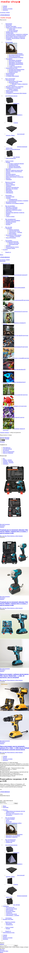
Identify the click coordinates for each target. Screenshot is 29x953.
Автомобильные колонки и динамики (18, 200)
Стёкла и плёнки (10, 216)
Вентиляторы (9, 183)
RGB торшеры (12, 233)
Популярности (6, 447)
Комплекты (16, 103)
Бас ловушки (16, 157)
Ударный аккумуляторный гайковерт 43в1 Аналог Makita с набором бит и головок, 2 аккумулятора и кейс (14, 603)
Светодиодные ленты (14, 231)
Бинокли (8, 178)
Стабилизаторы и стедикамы (13, 88)
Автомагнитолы (13, 199)
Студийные (12, 65)
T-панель (15, 122)
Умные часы (12, 29)
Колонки (8, 224)
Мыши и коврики (13, 89)
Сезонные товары (10, 248)
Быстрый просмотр (5, 524)
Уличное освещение (14, 229)
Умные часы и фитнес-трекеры (14, 27)
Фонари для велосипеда (15, 167)
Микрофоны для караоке (15, 60)
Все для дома (3, 536)
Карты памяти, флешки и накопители (15, 36)
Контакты (5, 760)
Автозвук (8, 198)
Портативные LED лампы (15, 81)
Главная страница (4, 432)
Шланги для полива (14, 243)
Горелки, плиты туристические (14, 171)
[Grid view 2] (2, 440)
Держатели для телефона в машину (15, 203)
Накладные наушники (14, 56)
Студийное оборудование (12, 76)
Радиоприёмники (10, 73)
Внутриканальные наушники (16, 54)
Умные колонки (10, 74)
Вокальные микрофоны (15, 61)
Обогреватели (9, 192)
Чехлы (7, 215)
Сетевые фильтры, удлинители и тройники (17, 34)
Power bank (9, 211)
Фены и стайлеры (10, 184)
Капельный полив (13, 244)
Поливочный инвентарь (12, 241)
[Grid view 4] (4, 440)
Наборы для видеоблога (12, 90)
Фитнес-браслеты (13, 30)
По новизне (6, 450)
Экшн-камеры (9, 91)
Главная (5, 756)
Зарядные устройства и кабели (13, 209)
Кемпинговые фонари (14, 166)
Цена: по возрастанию (8, 451)
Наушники (20, 53)
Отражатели (12, 85)
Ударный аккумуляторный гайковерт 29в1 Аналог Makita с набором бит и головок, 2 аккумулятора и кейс (14, 531)
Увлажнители (9, 191)
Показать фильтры (4, 437)
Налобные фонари (13, 164)
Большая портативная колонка (16, 69)
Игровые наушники (11, 221)
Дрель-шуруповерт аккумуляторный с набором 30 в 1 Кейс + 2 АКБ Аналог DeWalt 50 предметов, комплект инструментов (14, 748)
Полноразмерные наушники (16, 57)
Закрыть (2, 527)
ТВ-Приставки (9, 33)
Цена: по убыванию (8, 452)
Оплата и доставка (7, 758)
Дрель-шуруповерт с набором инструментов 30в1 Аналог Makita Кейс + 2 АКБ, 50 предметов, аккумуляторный (14, 675)
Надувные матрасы (11, 174)
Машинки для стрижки (12, 188)
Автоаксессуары (10, 196)
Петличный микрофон (11, 208)
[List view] (1, 440)
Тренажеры (9, 179)
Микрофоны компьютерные (16, 64)
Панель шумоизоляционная (13, 149)
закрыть (2, 944)
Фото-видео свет (10, 80)
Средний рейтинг (7, 449)
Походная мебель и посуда (12, 175)
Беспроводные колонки (15, 70)
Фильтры (2, 441)
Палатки (8, 172)
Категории (2, 261)
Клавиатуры (9, 223)
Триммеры (8, 186)
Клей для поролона (11, 158)
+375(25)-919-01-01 (5, 15)
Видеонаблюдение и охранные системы (16, 35)
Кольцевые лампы (13, 82)
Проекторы (9, 25)
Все (4, 458)
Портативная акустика (11, 68)
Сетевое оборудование (11, 31)
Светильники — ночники (15, 232)
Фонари (8, 162)
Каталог (5, 757)
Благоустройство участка (12, 247)
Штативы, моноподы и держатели (14, 86)
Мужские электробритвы (12, 187)
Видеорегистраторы (11, 202)
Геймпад (8, 213)
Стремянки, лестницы (14, 236)
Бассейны (8, 168)
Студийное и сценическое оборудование (16, 93)
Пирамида (19, 114)
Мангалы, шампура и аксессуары (14, 170)
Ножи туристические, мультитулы (14, 176)
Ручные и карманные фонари (16, 163)
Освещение (9, 228)
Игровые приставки (11, 26)
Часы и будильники (11, 237)
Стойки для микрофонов (15, 66)
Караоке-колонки (13, 72)
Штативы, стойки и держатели (20, 84)
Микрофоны (9, 58)
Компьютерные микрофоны (13, 220)
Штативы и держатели (11, 207)
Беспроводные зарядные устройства (15, 212)
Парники (8, 245)
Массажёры (9, 190)
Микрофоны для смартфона (16, 62)
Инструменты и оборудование (13, 235)
